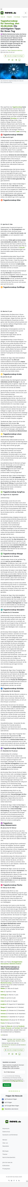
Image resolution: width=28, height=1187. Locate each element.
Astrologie (9, 1039)
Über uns (5, 1143)
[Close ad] (1, 9)
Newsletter (5, 1146)
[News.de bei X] (16, 1180)
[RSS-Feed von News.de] (19, 1180)
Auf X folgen (8, 1102)
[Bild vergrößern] (27, 64)
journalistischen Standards (9, 1045)
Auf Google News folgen (11, 1105)
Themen (4, 1154)
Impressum (5, 1128)
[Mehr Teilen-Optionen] (19, 60)
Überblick (18, 1041)
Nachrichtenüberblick (8, 1157)
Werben (4, 1140)
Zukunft (23, 1041)
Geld (14, 1039)
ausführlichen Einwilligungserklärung (13, 1081)
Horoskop (18, 1039)
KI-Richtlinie (5, 1165)
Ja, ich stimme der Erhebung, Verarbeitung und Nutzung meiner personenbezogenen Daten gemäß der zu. (14, 1078)
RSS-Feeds (5, 1151)
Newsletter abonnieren (11, 1109)
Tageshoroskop (11, 1041)
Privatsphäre (6, 1169)
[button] (14, 56)
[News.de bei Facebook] (14, 1180)
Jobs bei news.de (7, 1162)
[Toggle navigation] (25, 13)
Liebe (23, 1039)
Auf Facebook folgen (10, 1099)
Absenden (7, 1085)
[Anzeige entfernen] (27, 1181)
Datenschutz (6, 1131)
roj (1, 1035)
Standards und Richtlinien (10, 1135)
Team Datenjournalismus (15, 50)
